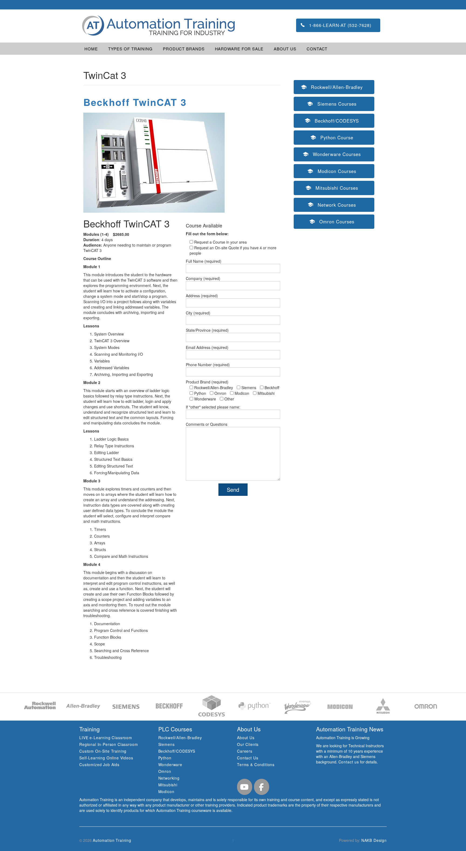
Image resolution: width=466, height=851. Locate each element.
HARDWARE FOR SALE (239, 48)
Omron (164, 771)
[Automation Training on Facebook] (261, 787)
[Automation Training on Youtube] (244, 787)
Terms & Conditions (256, 764)
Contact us (348, 761)
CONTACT (317, 48)
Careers (244, 751)
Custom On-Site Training (102, 751)
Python (165, 757)
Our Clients (248, 744)
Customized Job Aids (99, 764)
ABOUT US (285, 48)
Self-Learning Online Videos (106, 757)
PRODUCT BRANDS (184, 48)
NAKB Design (374, 840)
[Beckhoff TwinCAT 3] (154, 162)
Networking (169, 778)
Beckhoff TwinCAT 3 (135, 102)
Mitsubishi (167, 784)
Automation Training (112, 840)
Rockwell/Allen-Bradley (180, 737)
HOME (91, 48)
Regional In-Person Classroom (108, 744)
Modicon (166, 791)
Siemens (166, 744)
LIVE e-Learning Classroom (105, 737)
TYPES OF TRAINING (130, 48)
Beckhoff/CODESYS (176, 751)
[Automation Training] (157, 25)
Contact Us (247, 757)
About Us (246, 737)
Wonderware (170, 764)
